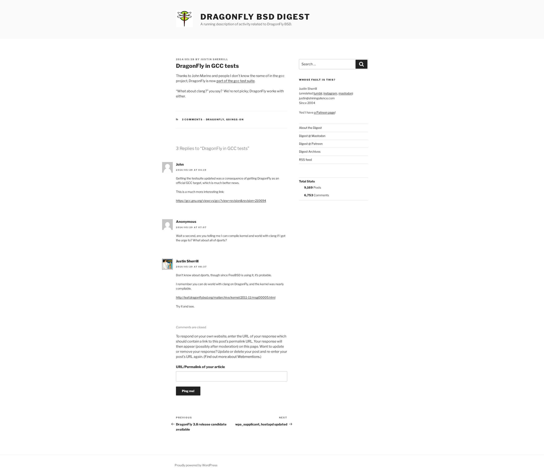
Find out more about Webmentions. (232, 357)
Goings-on (235, 119)
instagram (330, 93)
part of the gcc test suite (236, 81)
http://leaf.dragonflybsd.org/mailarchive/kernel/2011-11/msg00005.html (225, 297)
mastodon (345, 93)
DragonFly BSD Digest (255, 16)
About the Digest (310, 127)
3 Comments (192, 119)
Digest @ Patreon (311, 143)
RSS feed (305, 159)
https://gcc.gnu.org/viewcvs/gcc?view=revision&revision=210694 (221, 200)
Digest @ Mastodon (312, 136)
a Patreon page (324, 112)
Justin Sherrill (214, 59)
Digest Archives (309, 151)
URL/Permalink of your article (200, 367)
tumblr (317, 93)
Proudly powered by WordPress (196, 465)
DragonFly (215, 119)
